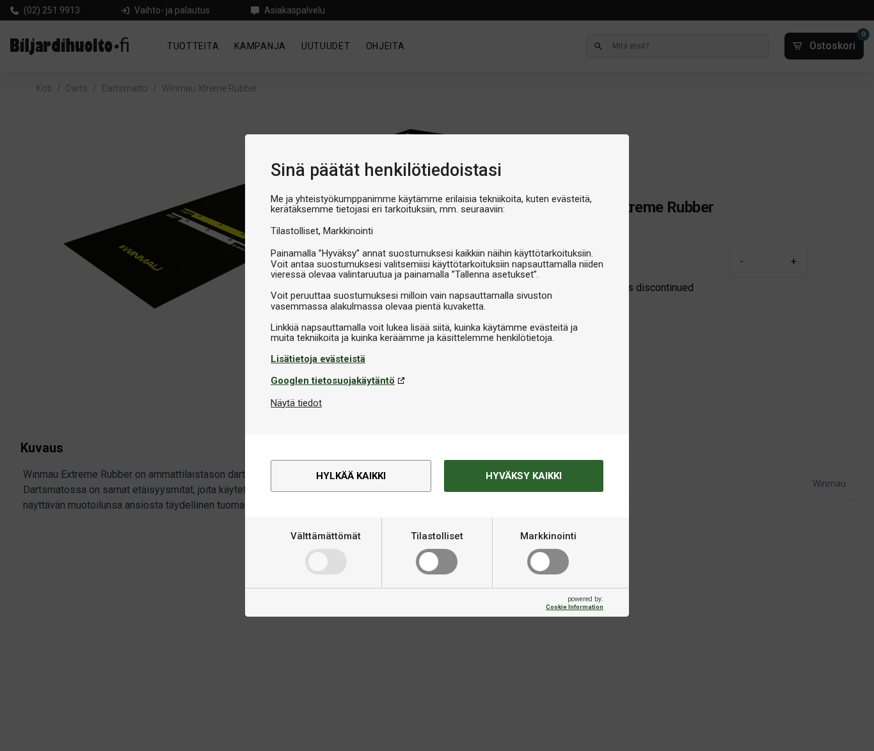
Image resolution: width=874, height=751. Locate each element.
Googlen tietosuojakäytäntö (333, 380)
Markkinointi (548, 536)
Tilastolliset (437, 536)
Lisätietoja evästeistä (318, 359)
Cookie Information (574, 606)
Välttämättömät (325, 536)
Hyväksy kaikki (524, 476)
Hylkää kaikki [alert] (351, 476)
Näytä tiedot (296, 403)
